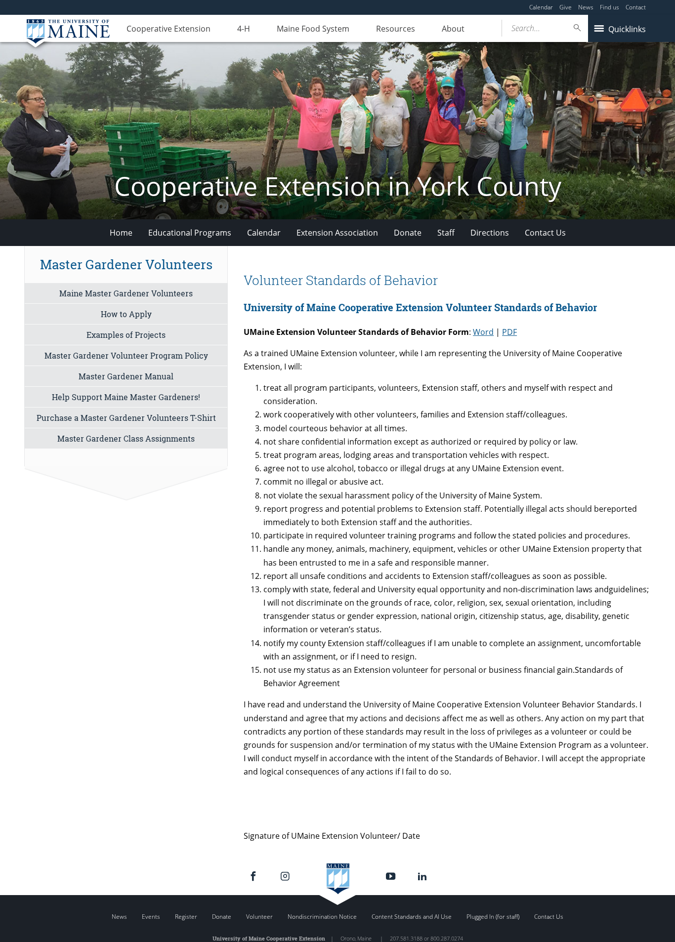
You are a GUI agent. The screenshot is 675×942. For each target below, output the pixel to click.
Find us (609, 7)
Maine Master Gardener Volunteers (126, 293)
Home (121, 232)
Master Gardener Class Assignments (126, 438)
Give (565, 7)
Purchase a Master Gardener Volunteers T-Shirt (126, 417)
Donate (408, 232)
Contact (636, 7)
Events (151, 916)
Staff (446, 232)
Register (186, 916)
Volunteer (259, 916)
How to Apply (126, 314)
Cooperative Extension (169, 28)
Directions (489, 232)
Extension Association (337, 232)
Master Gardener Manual (126, 376)
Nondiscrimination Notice (322, 916)
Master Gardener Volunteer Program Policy (126, 355)
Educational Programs (189, 232)
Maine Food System (313, 28)
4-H (243, 28)
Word (483, 332)
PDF (509, 332)
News (585, 7)
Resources (395, 28)
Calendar (541, 7)
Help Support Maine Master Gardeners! (126, 397)
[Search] (577, 28)
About (453, 28)
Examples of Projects (126, 334)
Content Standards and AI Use (412, 916)
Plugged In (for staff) (492, 916)
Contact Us (545, 232)
